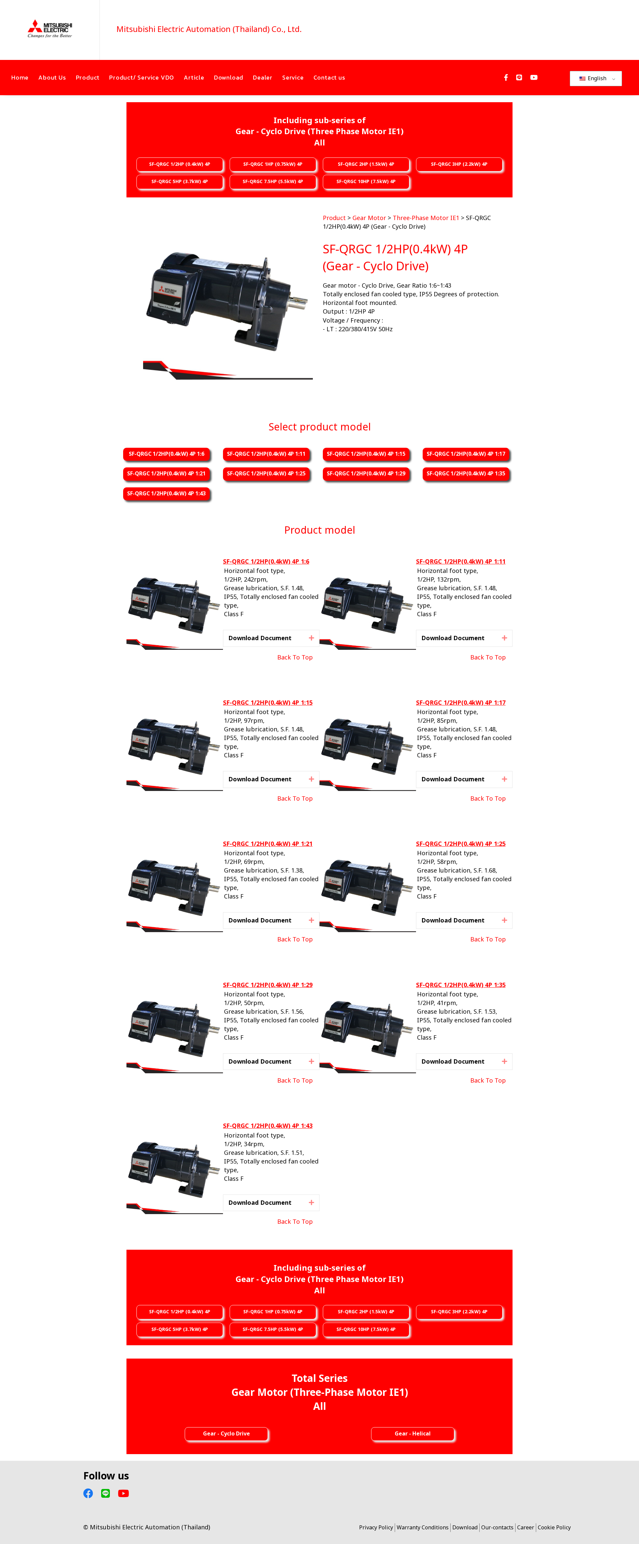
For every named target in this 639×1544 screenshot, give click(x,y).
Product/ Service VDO (141, 77)
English (596, 79)
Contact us (329, 77)
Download (228, 77)
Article (194, 77)
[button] (311, 638)
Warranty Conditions (423, 1528)
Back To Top (295, 657)
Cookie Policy (554, 1528)
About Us (52, 77)
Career (525, 1528)
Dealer (263, 77)
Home (20, 77)
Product (88, 77)
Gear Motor (369, 218)
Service (293, 77)
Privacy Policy (376, 1528)
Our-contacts (497, 1528)
